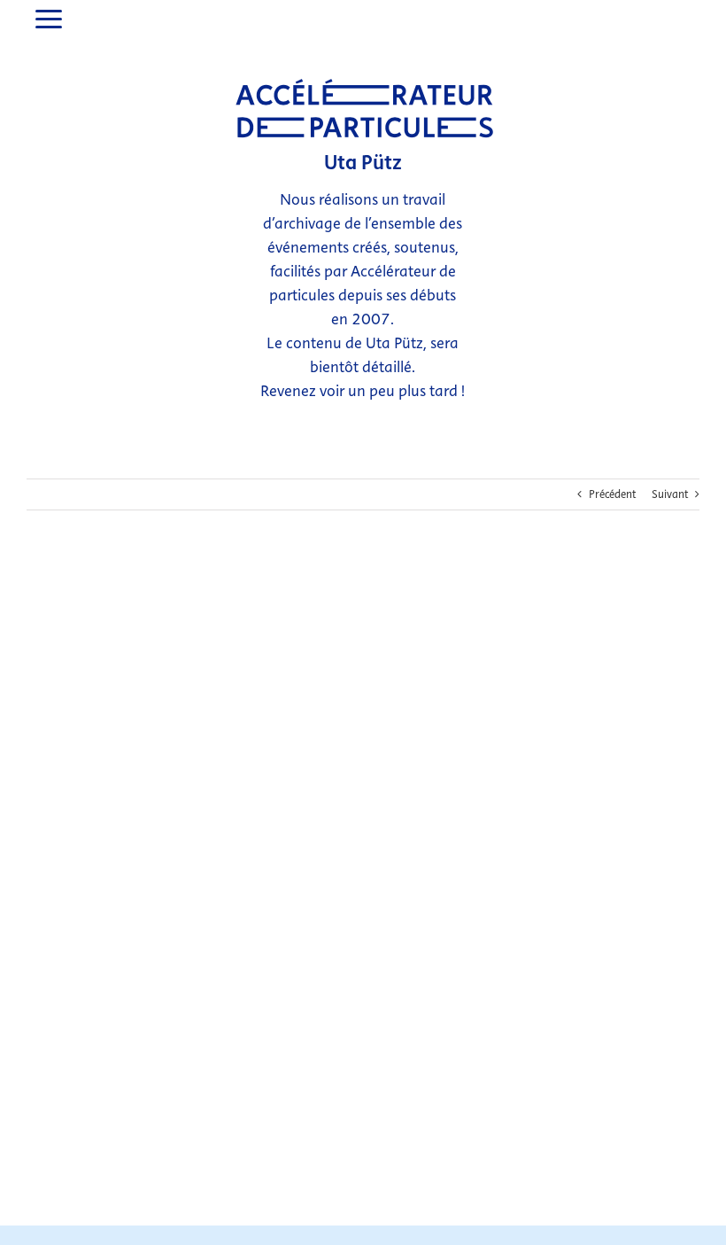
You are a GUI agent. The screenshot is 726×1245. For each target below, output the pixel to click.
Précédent (612, 494)
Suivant (670, 494)
